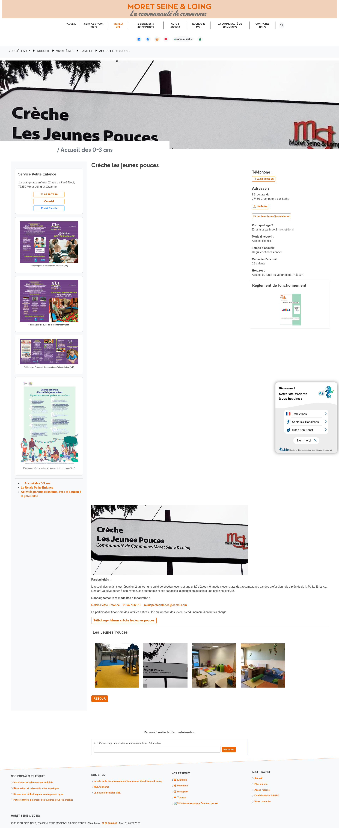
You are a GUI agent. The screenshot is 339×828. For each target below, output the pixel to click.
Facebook (182, 786)
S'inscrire (228, 749)
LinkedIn (182, 780)
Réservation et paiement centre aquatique (36, 788)
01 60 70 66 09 (109, 823)
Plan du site (260, 784)
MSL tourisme (101, 787)
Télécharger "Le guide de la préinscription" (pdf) (49, 325)
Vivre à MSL (65, 51)
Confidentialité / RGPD (266, 796)
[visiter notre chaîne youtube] (166, 39)
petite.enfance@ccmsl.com (272, 216)
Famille (87, 51)
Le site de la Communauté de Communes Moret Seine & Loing (128, 781)
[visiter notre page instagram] (157, 39)
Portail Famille (49, 208)
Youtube (181, 798)
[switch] (96, 743)
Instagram (182, 792)
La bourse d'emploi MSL (107, 793)
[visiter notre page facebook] (148, 39)
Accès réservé (262, 790)
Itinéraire (261, 206)
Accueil (43, 51)
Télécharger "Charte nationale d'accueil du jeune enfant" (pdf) (49, 468)
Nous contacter (262, 802)
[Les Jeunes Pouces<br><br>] (117, 667)
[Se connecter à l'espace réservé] (200, 39)
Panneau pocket (209, 803)
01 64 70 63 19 (132, 605)
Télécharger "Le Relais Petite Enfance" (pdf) (49, 266)
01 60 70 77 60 (49, 194)
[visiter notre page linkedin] (139, 39)
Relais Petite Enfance (105, 605)
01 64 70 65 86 (265, 178)
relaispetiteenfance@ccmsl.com (165, 605)
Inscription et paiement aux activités (33, 782)
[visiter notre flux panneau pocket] (183, 40)
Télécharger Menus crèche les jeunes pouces (124, 620)
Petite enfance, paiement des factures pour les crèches (43, 800)
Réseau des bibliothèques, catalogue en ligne (38, 794)
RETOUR (100, 698)
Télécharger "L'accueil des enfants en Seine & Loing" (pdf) (49, 367)
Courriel (49, 201)
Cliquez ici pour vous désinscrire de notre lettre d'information (130, 743)
